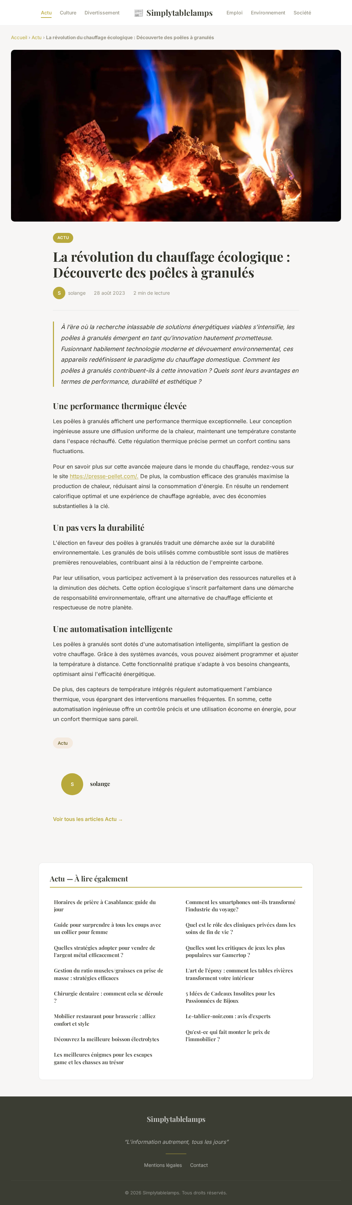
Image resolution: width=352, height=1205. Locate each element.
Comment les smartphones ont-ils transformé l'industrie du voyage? (241, 906)
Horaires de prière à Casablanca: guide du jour (105, 906)
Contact (199, 1165)
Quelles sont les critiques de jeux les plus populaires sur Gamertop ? (235, 951)
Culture (68, 12)
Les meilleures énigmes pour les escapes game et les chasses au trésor (103, 1058)
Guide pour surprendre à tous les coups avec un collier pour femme (107, 928)
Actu (46, 12)
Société (302, 12)
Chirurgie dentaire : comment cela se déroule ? (108, 997)
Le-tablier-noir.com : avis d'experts (228, 1016)
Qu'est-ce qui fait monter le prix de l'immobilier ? (228, 1035)
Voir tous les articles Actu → (88, 819)
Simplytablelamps (173, 12)
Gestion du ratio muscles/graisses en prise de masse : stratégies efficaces (108, 974)
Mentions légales (163, 1165)
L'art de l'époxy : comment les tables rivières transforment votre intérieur (239, 974)
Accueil (19, 37)
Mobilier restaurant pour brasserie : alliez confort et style (104, 1020)
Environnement (268, 12)
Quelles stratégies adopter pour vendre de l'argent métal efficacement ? (104, 951)
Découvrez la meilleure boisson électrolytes (106, 1039)
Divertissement (102, 12)
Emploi (235, 12)
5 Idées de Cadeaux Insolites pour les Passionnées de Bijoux (230, 997)
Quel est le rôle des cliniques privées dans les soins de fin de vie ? (241, 928)
